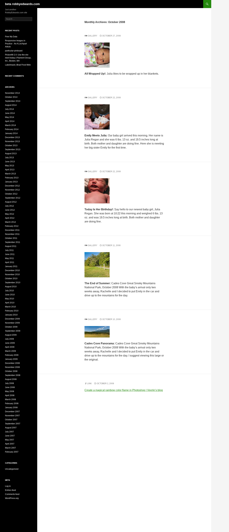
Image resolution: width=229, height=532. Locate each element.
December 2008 (12, 363)
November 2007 (12, 415)
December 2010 (12, 270)
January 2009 (11, 359)
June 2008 (10, 387)
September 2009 (12, 331)
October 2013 (11, 145)
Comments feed (12, 494)
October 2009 (11, 327)
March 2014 (10, 125)
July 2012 (9, 206)
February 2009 (11, 355)
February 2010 (11, 311)
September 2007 (12, 423)
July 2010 (9, 290)
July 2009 (9, 339)
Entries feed (10, 490)
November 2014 (12, 93)
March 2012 (10, 222)
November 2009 (12, 323)
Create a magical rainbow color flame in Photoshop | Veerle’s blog (123, 390)
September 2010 (12, 282)
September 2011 (12, 242)
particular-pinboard (13, 51)
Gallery (92, 36)
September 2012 (12, 198)
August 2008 (11, 379)
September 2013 (12, 149)
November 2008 (12, 367)
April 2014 (9, 121)
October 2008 (11, 371)
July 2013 (9, 157)
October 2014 (11, 97)
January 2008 (11, 407)
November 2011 (12, 234)
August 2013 (11, 153)
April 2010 (9, 303)
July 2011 (9, 250)
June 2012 (10, 210)
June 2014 (10, 113)
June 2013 (10, 161)
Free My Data (11, 36)
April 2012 (9, 218)
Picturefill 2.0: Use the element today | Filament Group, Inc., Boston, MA (18, 58)
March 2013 (10, 174)
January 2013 (11, 182)
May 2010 (9, 298)
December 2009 (12, 319)
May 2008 (9, 391)
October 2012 (11, 194)
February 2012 (11, 226)
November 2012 (12, 190)
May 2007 (9, 440)
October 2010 (11, 278)
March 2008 (10, 399)
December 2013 (12, 137)
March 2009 (10, 351)
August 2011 (10, 246)
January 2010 (11, 315)
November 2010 (12, 274)
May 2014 (9, 117)
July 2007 (9, 432)
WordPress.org (12, 498)
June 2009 (10, 343)
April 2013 (9, 169)
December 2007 (12, 411)
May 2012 (9, 214)
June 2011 (10, 254)
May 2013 (9, 165)
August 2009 (11, 335)
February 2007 (11, 452)
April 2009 (9, 347)
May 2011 (9, 258)
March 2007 (10, 448)
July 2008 (9, 383)
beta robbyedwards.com (22, 4)
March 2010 (10, 307)
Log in (8, 486)
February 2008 (11, 403)
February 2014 (11, 129)
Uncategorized (11, 469)
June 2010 (10, 294)
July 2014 (9, 109)
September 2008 (12, 375)
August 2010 (11, 286)
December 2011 (12, 230)
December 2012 (12, 186)
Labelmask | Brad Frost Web (18, 65)
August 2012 (11, 202)
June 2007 (10, 436)
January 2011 (11, 266)
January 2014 (11, 133)
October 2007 (11, 419)
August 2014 (11, 105)
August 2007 (11, 428)
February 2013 (11, 178)
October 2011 (11, 238)
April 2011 (9, 262)
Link (89, 383)
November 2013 (12, 141)
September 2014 (12, 101)
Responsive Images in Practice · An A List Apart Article (16, 43)
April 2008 (9, 395)
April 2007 (9, 444)
